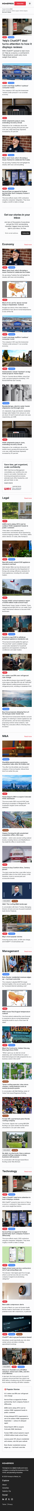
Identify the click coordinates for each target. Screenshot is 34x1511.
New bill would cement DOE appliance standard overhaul (16, 563)
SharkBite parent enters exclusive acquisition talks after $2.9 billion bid (15, 763)
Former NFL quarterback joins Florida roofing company (16, 1120)
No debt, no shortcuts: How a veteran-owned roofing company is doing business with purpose (16, 1155)
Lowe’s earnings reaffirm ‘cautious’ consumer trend (15, 86)
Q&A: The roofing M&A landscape (14, 904)
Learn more (8, 483)
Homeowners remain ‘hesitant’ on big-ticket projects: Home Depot (16, 373)
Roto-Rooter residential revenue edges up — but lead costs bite (16, 978)
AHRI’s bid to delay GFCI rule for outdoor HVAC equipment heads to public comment (15, 526)
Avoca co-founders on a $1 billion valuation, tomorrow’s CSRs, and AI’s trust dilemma (15, 1371)
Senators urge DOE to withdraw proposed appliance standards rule (15, 638)
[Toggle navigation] (30, 3)
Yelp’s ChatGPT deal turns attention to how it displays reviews (17, 44)
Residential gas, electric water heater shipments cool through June (16, 407)
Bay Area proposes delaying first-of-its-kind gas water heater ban (15, 713)
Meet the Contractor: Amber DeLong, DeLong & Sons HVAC (16, 1049)
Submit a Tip (6, 1491)
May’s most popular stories (12, 937)
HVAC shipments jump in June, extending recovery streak (13, 122)
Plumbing (11, 37)
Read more (28, 245)
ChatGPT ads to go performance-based (16, 1337)
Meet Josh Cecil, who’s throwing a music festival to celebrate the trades (16, 159)
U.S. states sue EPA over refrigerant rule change (15, 676)
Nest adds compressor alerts (13, 1304)
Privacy (10, 1504)
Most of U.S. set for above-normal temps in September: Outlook (14, 304)
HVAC (4, 37)
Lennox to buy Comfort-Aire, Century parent (16, 868)
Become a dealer (6, 12)
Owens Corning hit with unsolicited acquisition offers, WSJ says (15, 834)
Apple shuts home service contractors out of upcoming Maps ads (16, 1269)
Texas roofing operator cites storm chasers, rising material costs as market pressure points (15, 1086)
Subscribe (25, 233)
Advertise (5, 1488)
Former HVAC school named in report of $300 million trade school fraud (16, 601)
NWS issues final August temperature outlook (16, 1012)
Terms (4, 1504)
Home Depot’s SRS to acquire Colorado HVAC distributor (16, 797)
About (4, 1485)
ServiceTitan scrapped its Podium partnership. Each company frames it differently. (15, 193)
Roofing (5, 830)
